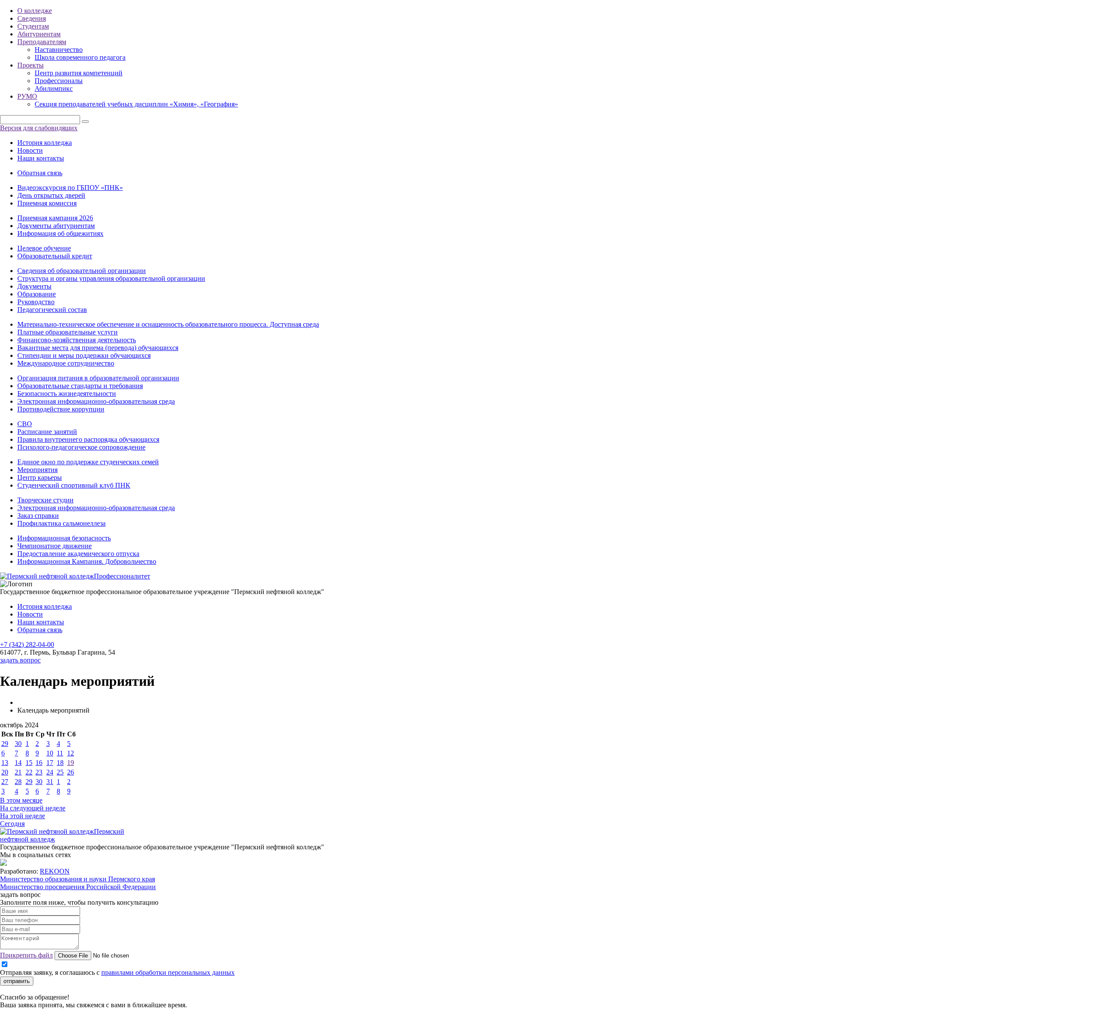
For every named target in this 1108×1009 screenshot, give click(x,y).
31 (49, 781)
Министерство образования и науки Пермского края (77, 879)
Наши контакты (40, 158)
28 (18, 781)
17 (49, 762)
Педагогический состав (52, 309)
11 (60, 753)
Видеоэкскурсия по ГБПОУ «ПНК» (70, 187)
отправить (16, 981)
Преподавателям (41, 41)
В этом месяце (21, 800)
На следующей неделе (32, 808)
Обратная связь (39, 173)
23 (38, 772)
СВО (24, 423)
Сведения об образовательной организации (81, 270)
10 (49, 753)
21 (18, 772)
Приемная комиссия (47, 203)
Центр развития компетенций (78, 73)
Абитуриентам (39, 34)
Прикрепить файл (26, 955)
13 (4, 762)
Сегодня (12, 823)
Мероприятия (37, 469)
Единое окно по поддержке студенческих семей (88, 462)
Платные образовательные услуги (67, 332)
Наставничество (59, 49)
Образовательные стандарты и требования (80, 385)
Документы (34, 286)
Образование (36, 294)
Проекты (30, 65)
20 (4, 772)
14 (18, 762)
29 (4, 743)
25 (60, 772)
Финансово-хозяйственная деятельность (76, 340)
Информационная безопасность (64, 538)
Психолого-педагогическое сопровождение (81, 447)
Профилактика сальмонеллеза (61, 523)
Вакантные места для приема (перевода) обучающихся (97, 347)
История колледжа (44, 142)
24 (49, 772)
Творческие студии (45, 500)
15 (29, 762)
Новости (30, 150)
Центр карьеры (39, 477)
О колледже (34, 10)
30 (18, 743)
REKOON (55, 871)
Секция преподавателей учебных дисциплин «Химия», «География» (136, 104)
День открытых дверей (51, 195)
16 (38, 762)
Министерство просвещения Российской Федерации (78, 886)
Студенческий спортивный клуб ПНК (73, 485)
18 (60, 762)
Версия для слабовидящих (38, 128)
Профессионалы (59, 80)
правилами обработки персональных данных (168, 972)
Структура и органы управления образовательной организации (111, 278)
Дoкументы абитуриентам (56, 225)
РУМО (27, 96)
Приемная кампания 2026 (55, 218)
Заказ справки (38, 515)
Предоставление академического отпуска (78, 553)
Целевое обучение (44, 248)
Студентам (33, 26)
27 (4, 781)
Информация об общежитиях (60, 233)
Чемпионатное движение (54, 545)
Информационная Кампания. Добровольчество (86, 561)
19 (70, 762)
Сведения (31, 18)
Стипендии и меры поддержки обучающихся (84, 355)
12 (70, 753)
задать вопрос (20, 660)
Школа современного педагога (80, 57)
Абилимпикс (54, 88)
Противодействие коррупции (60, 409)
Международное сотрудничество (65, 363)
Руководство (36, 301)
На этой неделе (22, 815)
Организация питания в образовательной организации (98, 378)
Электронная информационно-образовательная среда (96, 401)
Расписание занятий (47, 431)
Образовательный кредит (54, 256)
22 (29, 772)
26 (70, 772)
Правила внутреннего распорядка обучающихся (88, 439)
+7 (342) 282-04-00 (27, 644)
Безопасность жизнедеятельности (66, 393)
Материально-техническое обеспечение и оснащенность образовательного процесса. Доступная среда (168, 324)
